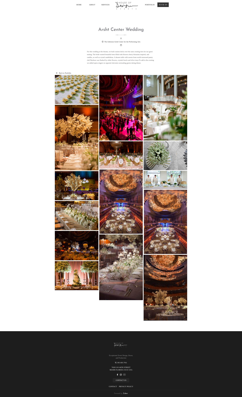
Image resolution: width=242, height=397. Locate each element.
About (92, 5)
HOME (79, 5)
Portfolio (150, 5)
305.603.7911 (122, 363)
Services (105, 5)
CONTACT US (121, 380)
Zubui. (125, 393)
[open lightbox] (76, 89)
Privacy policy (126, 386)
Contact (113, 386)
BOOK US (163, 5)
